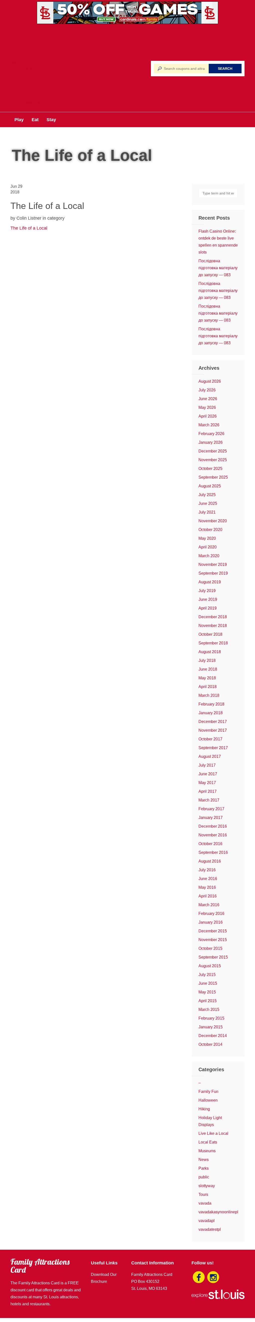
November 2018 (212, 625)
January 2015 (210, 1027)
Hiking (204, 1109)
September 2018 (213, 643)
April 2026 (207, 416)
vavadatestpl (209, 1229)
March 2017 (208, 800)
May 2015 (207, 992)
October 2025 (210, 468)
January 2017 (210, 817)
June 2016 (207, 879)
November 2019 (212, 564)
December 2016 (212, 826)
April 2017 (207, 791)
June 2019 (207, 599)
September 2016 (213, 852)
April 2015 (207, 1001)
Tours (203, 1194)
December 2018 (212, 617)
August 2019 (209, 582)
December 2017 (212, 721)
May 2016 (207, 887)
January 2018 (210, 713)
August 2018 (209, 652)
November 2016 (212, 835)
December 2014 (212, 1036)
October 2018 (210, 634)
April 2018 (207, 687)
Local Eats (207, 1142)
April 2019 (207, 608)
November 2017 (212, 730)
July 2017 (207, 765)
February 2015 (211, 1018)
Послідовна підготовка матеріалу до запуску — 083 (218, 268)
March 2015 (208, 1009)
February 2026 (211, 434)
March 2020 (208, 556)
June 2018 (207, 669)
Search (225, 69)
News (203, 1159)
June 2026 (207, 399)
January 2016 (210, 922)
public (203, 1177)
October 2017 (210, 739)
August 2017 (209, 756)
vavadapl (206, 1221)
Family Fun (208, 1091)
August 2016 (209, 861)
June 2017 (207, 774)
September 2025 (213, 477)
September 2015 (213, 957)
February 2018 (211, 704)
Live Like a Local (213, 1133)
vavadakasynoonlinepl (218, 1212)
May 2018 (207, 678)
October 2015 (210, 948)
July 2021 (207, 512)
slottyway (206, 1186)
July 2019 (207, 591)
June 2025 (207, 503)
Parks (203, 1168)
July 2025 (207, 495)
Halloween (208, 1100)
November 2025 (212, 460)
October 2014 (210, 1044)
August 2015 (209, 966)
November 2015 (212, 940)
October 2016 (210, 844)
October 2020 (210, 530)
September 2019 (213, 573)
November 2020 (212, 521)
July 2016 (207, 870)
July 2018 (207, 660)
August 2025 (209, 486)
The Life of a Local (28, 228)
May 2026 (207, 407)
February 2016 (211, 913)
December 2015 (212, 931)
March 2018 (208, 695)
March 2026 (208, 425)
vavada (204, 1203)
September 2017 (213, 748)
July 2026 (207, 390)
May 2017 (207, 783)
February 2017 (211, 809)
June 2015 (207, 983)
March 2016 (208, 905)
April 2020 (207, 547)
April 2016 (207, 896)
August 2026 (209, 381)
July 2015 (207, 974)
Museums (207, 1151)
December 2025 (212, 451)
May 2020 (207, 538)
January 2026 (210, 442)
